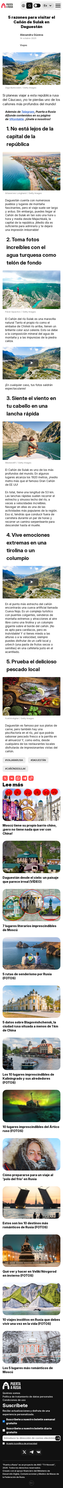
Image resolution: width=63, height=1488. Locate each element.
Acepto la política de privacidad (21, 1443)
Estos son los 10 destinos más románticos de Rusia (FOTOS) (25, 1225)
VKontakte (16, 119)
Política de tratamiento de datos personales (28, 1396)
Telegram (27, 111)
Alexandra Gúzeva (31, 34)
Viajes (23, 45)
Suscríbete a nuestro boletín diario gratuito (29, 1430)
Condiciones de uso (14, 1400)
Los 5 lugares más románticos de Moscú (28, 1370)
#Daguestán (38, 760)
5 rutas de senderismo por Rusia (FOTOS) (27, 976)
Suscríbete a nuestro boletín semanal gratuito (30, 1421)
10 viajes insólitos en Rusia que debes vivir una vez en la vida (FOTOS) (31, 1322)
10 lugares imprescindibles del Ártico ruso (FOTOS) (31, 1129)
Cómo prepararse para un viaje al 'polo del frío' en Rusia (28, 1177)
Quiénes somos (11, 1393)
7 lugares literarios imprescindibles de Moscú (29, 928)
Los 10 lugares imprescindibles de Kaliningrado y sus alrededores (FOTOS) (28, 1078)
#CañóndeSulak (15, 768)
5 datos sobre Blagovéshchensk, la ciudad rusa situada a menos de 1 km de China (30, 1026)
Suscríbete (15, 1405)
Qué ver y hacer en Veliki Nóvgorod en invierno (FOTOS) (29, 1273)
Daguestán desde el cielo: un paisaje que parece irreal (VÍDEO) (30, 880)
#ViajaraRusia (14, 760)
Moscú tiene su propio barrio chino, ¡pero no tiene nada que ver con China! (29, 829)
